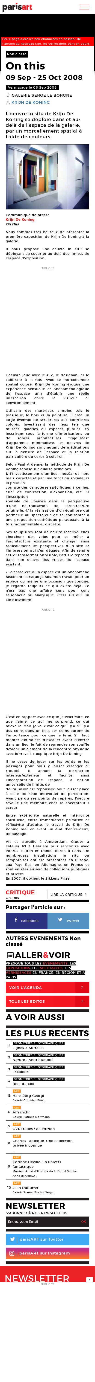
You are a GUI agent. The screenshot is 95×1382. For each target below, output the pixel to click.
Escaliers (21, 1072)
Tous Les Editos (47, 1001)
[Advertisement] (47, 318)
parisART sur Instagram (44, 1253)
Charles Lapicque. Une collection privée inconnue (43, 1143)
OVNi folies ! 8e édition (34, 1129)
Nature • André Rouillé (33, 1060)
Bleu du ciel (23, 1084)
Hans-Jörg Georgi (28, 1096)
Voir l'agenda (47, 987)
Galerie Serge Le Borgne (42, 95)
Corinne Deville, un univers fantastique (37, 1164)
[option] (47, 176)
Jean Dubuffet (26, 1188)
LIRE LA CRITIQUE (68, 894)
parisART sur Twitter (36, 1240)
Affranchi (21, 1112)
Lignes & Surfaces (29, 1048)
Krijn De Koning (31, 102)
